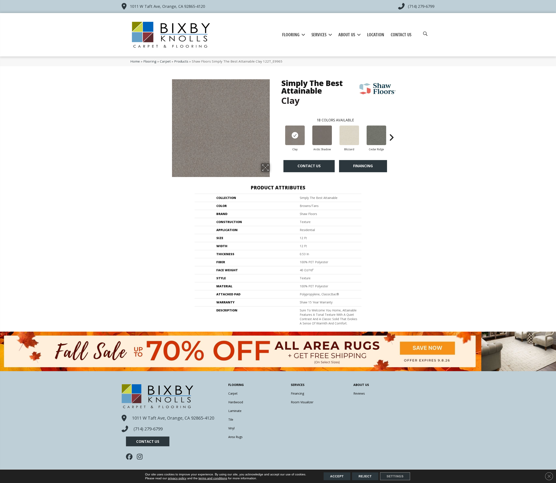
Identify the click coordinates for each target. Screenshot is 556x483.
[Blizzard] (349, 135)
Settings (395, 476)
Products (181, 61)
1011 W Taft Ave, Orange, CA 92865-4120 (167, 6)
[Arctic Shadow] (322, 135)
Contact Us (309, 166)
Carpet (165, 61)
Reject (365, 476)
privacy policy (177, 478)
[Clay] (295, 135)
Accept (337, 476)
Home (135, 61)
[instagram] (141, 457)
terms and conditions (213, 478)
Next (391, 131)
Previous (279, 131)
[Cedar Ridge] (376, 135)
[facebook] (130, 457)
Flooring (149, 61)
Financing (363, 166)
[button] (147, 441)
